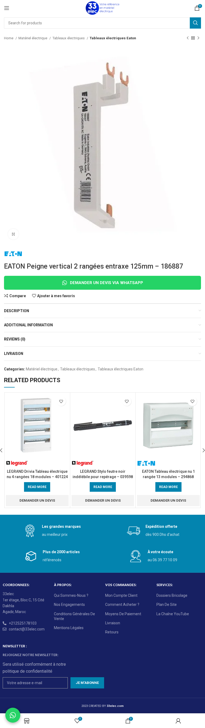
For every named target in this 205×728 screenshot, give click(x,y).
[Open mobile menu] (6, 8)
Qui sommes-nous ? (71, 595)
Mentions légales (69, 628)
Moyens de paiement (123, 614)
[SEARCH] (195, 23)
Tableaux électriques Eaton (113, 38)
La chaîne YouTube (172, 614)
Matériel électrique (33, 38)
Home (9, 38)
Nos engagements (69, 604)
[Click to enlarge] (13, 234)
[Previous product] (187, 38)
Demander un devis (37, 500)
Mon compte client (121, 595)
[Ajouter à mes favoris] (61, 401)
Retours (112, 632)
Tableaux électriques (68, 38)
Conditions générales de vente (74, 616)
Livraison (112, 623)
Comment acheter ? (122, 604)
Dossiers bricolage (171, 595)
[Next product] (198, 38)
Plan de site (166, 604)
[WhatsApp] (12, 715)
